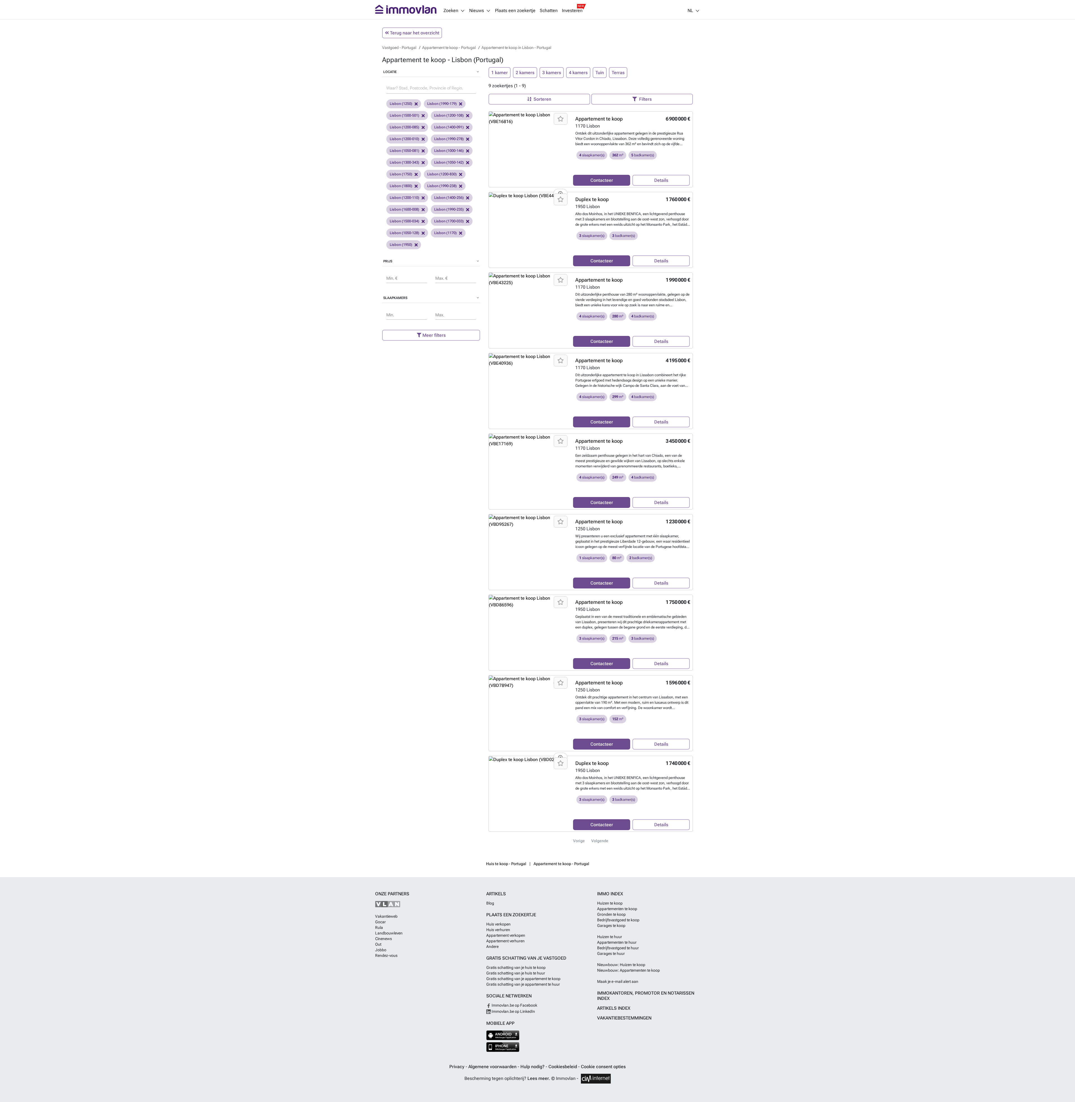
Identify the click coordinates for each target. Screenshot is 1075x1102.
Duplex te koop (592, 199)
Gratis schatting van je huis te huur (515, 973)
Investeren (572, 10)
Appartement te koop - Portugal (561, 863)
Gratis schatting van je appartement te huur (523, 984)
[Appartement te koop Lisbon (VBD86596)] (529, 601)
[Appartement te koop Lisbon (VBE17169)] (529, 440)
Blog (490, 903)
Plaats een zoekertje (515, 10)
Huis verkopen (498, 924)
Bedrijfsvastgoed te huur (618, 948)
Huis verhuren (498, 929)
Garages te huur (611, 953)
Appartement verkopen (505, 935)
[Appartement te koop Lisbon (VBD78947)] (529, 682)
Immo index (610, 893)
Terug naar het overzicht (414, 33)
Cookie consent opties (603, 1066)
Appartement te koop (599, 119)
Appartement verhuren (505, 941)
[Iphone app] (503, 1047)
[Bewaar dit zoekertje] (560, 119)
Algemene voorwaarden (493, 1066)
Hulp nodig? (533, 1066)
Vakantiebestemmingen (624, 1018)
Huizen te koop (610, 903)
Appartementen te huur (617, 942)
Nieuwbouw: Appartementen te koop (628, 970)
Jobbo (380, 950)
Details (661, 180)
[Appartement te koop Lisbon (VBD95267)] (529, 521)
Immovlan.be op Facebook (514, 1005)
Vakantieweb (386, 916)
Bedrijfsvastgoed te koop (618, 920)
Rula (379, 927)
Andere (492, 946)
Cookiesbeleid (563, 1066)
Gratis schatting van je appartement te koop (523, 978)
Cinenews (383, 938)
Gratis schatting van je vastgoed (526, 958)
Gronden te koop (611, 914)
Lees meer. (538, 1078)
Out (378, 944)
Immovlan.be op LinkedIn (513, 1011)
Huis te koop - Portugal (506, 863)
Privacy (457, 1066)
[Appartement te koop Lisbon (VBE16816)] (529, 118)
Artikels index (613, 1008)
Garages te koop (611, 925)
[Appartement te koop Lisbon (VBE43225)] (529, 279)
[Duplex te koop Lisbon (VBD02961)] (529, 759)
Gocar (380, 922)
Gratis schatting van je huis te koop (516, 967)
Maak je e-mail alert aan (617, 981)
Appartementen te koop (617, 908)
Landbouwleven (389, 933)
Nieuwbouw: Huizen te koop (621, 964)
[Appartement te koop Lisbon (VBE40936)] (529, 360)
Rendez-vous (386, 955)
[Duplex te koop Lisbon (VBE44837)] (529, 195)
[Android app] (503, 1035)
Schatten (549, 10)
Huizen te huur (609, 936)
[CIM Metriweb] (596, 1079)
